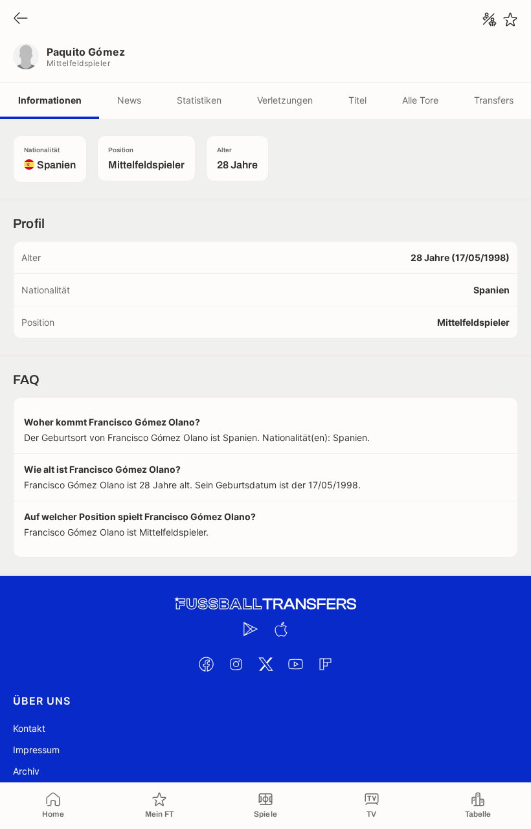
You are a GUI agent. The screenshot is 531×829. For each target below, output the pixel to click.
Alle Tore (420, 100)
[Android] (250, 629)
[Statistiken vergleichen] (489, 19)
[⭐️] (510, 19)
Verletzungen (285, 100)
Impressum (36, 749)
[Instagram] (235, 664)
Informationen (50, 100)
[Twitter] (265, 664)
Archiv (26, 771)
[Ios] (280, 629)
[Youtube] (295, 664)
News (129, 100)
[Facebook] (206, 664)
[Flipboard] (325, 664)
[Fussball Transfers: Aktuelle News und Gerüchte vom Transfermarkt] (265, 603)
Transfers (494, 100)
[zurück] (20, 19)
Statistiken (199, 100)
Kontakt (29, 728)
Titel (357, 100)
